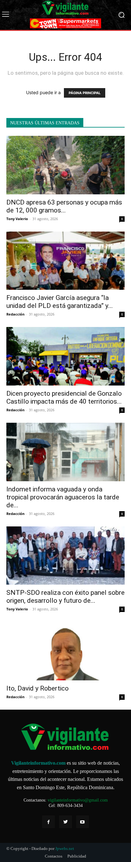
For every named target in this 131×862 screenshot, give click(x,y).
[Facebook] (48, 822)
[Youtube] (82, 822)
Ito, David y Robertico (37, 688)
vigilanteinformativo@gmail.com (78, 800)
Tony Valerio (17, 218)
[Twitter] (65, 822)
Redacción (15, 314)
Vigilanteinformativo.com (38, 763)
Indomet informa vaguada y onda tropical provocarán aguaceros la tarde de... (62, 497)
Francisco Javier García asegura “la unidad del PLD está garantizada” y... (59, 301)
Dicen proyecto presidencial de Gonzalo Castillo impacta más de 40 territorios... (64, 397)
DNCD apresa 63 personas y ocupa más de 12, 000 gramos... (64, 206)
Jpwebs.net (64, 848)
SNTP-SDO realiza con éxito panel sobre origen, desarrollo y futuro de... (65, 596)
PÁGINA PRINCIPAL (84, 93)
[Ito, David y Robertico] (65, 651)
